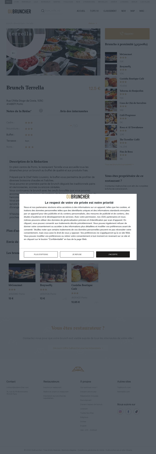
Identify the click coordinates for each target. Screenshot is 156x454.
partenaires (41, 207)
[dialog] (78, 227)
